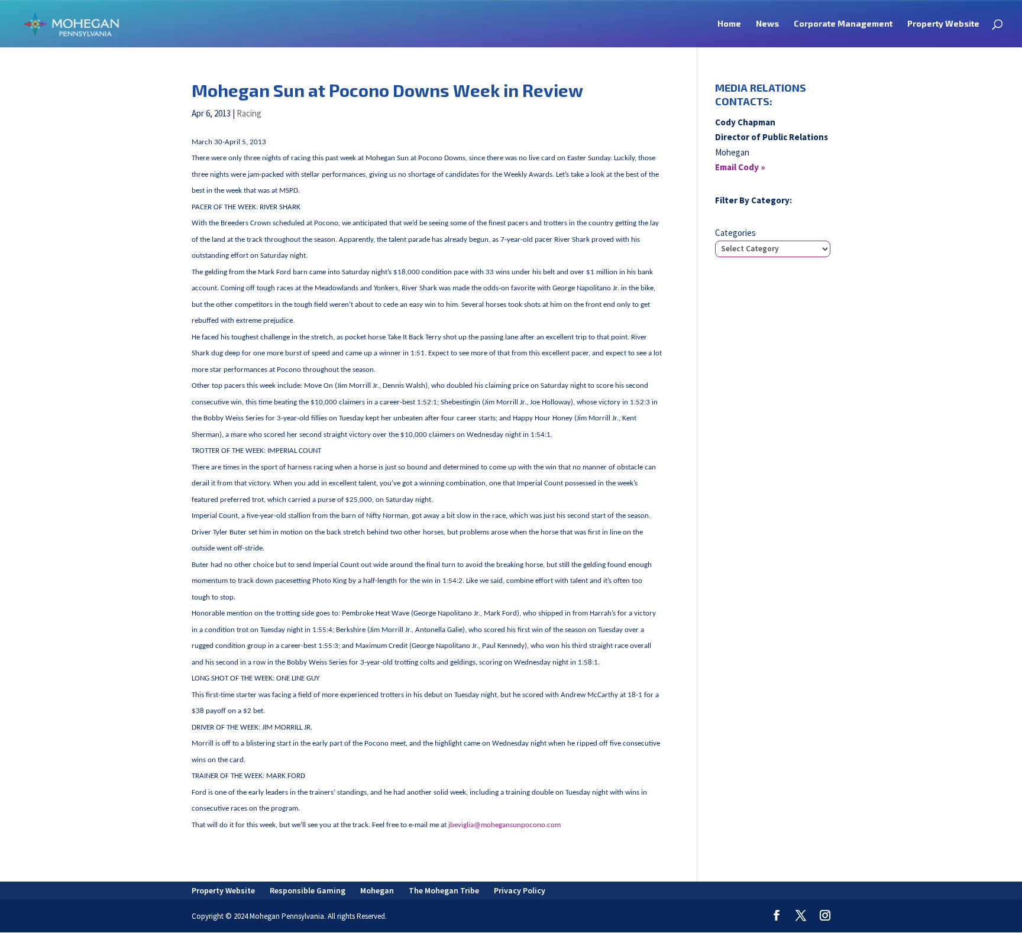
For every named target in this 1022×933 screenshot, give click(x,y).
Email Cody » (740, 167)
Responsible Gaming (307, 890)
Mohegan (377, 890)
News (767, 24)
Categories (735, 232)
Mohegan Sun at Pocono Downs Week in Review (387, 90)
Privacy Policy (519, 890)
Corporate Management (843, 24)
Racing (249, 113)
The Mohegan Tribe (444, 890)
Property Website (943, 24)
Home (729, 24)
